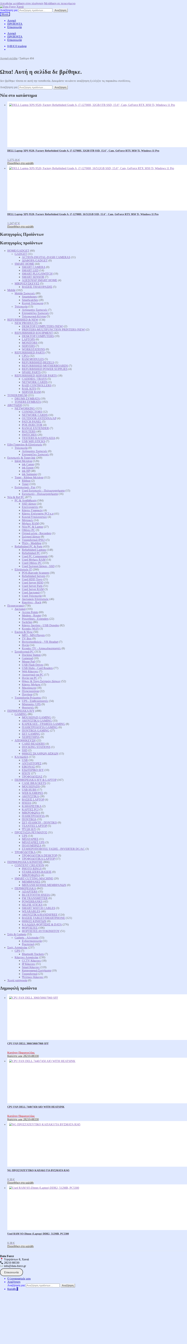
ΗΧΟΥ (26, 773)
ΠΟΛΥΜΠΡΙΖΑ (31, 845)
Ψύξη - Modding (31, 543)
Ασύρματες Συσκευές (34, 309)
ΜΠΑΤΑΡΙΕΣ (30, 839)
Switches (27, 622)
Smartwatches (30, 299)
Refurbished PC (31, 553)
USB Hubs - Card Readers (37, 668)
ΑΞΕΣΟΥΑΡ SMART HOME (39, 280)
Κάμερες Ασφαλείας (26, 957)
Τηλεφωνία (21, 306)
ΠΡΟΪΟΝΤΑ (14, 23)
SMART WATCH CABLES (38, 908)
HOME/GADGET (18, 250)
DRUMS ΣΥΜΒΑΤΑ (27, 398)
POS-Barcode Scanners (35, 572)
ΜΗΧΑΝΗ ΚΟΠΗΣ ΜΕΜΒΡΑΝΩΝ (44, 885)
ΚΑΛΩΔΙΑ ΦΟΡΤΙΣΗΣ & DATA (42, 924)
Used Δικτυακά (31, 592)
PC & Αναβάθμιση (26, 500)
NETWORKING (25, 408)
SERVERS (28, 346)
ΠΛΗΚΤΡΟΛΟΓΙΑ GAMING (40, 727)
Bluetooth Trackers (33, 954)
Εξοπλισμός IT (23, 569)
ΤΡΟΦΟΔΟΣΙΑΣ (32, 776)
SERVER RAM (31, 392)
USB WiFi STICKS (33, 441)
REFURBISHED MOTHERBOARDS (45, 365)
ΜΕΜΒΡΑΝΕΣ (31, 881)
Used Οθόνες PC (32, 562)
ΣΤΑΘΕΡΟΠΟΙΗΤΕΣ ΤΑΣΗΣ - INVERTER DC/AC (53, 848)
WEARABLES (31, 911)
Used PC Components (35, 556)
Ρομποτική (28, 944)
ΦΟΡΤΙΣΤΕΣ (30, 927)
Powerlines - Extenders (35, 618)
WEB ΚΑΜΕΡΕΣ (32, 793)
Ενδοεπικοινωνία (32, 940)
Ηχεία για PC (29, 677)
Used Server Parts (32, 585)
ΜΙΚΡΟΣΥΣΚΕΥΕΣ (27, 283)
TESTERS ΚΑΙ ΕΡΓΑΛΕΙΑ (38, 438)
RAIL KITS (29, 388)
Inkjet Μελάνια (23, 461)
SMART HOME (24, 263)
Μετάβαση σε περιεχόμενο (59, 3)
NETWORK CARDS (35, 382)
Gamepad (27, 658)
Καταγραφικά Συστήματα (36, 970)
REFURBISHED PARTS (30, 352)
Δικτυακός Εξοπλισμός (35, 599)
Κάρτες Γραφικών (32, 510)
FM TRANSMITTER (35, 898)
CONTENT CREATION (29, 865)
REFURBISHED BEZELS (38, 362)
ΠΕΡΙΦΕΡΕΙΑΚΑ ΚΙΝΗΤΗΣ (25, 862)
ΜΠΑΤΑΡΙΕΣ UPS (33, 842)
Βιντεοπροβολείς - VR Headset (40, 641)
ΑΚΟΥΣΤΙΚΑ (30, 796)
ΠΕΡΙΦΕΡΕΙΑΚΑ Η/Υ (20, 710)
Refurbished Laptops (34, 549)
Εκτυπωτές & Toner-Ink (21, 457)
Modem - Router (31, 615)
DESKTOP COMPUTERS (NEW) (42, 326)
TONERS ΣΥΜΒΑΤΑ (28, 401)
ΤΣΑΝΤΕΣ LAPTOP (34, 825)
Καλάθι (12, 1288)
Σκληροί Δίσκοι (31, 536)
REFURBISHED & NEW (22, 319)
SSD (24, 750)
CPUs (25, 355)
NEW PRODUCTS (26, 322)
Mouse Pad (28, 661)
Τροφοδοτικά (29, 973)
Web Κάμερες (30, 671)
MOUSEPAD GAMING (36, 717)
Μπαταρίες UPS (31, 704)
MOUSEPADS (31, 786)
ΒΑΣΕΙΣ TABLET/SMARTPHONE (43, 917)
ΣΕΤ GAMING (31, 733)
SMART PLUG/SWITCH (37, 273)
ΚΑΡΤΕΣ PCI (30, 809)
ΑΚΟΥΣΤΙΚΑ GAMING (37, 720)
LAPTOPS (28, 339)
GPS (17, 950)
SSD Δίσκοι (29, 503)
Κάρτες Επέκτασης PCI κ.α (38, 513)
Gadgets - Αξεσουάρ (27, 937)
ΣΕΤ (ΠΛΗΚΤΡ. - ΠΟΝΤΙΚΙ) (39, 822)
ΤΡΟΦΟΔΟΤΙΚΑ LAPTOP (38, 858)
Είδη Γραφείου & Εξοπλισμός (24, 444)
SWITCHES (29, 434)
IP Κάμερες (28, 963)
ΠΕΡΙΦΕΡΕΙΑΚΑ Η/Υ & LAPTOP (35, 779)
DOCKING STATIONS (36, 747)
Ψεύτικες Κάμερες (32, 977)
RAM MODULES (33, 359)
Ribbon (26, 480)
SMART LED (30, 270)
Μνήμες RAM (30, 523)
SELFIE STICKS (32, 904)
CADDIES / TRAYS (34, 378)
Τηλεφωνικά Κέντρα (34, 316)
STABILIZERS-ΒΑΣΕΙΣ (36, 871)
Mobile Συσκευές (25, 293)
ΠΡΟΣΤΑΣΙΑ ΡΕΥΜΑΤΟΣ (31, 832)
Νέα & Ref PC (15, 497)
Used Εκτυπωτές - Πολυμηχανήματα (43, 490)
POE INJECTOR (32, 424)
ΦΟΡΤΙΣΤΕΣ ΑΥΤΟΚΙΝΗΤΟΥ (41, 931)
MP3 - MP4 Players (33, 635)
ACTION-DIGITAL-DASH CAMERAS (46, 257)
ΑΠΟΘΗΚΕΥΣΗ (25, 740)
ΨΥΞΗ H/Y (29, 829)
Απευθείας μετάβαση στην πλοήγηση (21, 3)
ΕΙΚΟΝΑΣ (28, 766)
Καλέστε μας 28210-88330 (23, 1055)
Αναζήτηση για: (9, 10)
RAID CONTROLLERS (36, 385)
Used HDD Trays (32, 579)
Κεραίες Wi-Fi (30, 628)
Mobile (11, 290)
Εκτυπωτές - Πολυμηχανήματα (40, 493)
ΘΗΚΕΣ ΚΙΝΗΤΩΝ (34, 921)
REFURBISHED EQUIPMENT (34, 332)
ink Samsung (29, 474)
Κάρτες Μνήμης (31, 684)
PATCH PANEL (31, 421)
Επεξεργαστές (30, 507)
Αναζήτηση (60, 10)
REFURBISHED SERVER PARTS (36, 375)
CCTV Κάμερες (31, 960)
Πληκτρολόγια (30, 691)
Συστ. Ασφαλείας (17, 947)
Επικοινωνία (14, 27)
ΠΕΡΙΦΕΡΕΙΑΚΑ (25, 888)
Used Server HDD (32, 582)
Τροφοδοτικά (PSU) (33, 539)
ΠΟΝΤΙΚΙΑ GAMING (35, 730)
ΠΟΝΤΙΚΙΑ (29, 819)
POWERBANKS (32, 901)
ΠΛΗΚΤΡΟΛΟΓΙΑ (33, 816)
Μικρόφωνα (29, 687)
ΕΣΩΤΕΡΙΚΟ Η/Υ (33, 770)
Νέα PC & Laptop (32, 526)
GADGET (21, 253)
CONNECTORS (32, 411)
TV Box (27, 638)
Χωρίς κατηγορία (17, 980)
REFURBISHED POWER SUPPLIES (45, 369)
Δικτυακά (20, 608)
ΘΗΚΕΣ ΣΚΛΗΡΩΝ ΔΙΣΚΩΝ (40, 753)
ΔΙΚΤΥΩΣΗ (14, 405)
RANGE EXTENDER (35, 428)
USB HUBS (29, 789)
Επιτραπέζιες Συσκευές (35, 313)
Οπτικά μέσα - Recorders (36, 533)
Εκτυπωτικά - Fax (25, 487)
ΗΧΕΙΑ (26, 802)
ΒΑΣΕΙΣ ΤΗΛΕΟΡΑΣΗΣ (37, 286)
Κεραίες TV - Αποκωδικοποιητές (41, 648)
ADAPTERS (29, 891)
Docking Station (31, 654)
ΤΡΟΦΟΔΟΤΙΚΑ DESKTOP (39, 855)
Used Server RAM (33, 589)
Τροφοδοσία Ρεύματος (28, 697)
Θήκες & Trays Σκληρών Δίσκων (41, 681)
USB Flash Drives (32, 664)
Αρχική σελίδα (8, 58)
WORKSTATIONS (33, 349)
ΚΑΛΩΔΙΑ (21, 756)
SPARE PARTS (31, 372)
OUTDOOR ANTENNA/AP (39, 418)
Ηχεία (25, 645)
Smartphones (29, 296)
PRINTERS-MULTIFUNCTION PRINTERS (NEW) (53, 329)
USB (25, 760)
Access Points (30, 612)
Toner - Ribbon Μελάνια (29, 477)
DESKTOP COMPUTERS (38, 336)
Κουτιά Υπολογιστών (34, 516)
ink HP (26, 470)
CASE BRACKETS (34, 783)
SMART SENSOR (33, 276)
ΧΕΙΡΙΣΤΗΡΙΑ (31, 737)
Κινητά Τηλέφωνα (32, 303)
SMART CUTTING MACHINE (34, 878)
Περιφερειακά (15, 605)
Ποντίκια (27, 694)
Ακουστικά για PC (32, 674)
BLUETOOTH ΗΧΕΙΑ (36, 894)
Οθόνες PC (28, 530)
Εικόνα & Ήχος (24, 631)
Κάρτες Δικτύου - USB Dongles (40, 625)
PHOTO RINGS (32, 868)
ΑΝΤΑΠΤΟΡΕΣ (31, 763)
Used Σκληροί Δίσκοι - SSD (38, 566)
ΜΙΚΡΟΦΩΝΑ (31, 812)
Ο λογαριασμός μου (19, 1278)
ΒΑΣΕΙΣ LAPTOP (33, 799)
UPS (24, 835)
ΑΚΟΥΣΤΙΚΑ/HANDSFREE (40, 914)
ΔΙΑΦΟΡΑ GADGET (35, 260)
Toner (25, 484)
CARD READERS (33, 743)
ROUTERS (29, 431)
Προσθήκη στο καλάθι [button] (20, 163)
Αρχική (11, 20)
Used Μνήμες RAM (33, 559)
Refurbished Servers (33, 576)
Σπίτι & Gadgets (16, 934)
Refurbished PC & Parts (28, 546)
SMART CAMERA (33, 267)
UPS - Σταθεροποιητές (35, 700)
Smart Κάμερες (31, 967)
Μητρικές (27, 520)
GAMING (21, 714)
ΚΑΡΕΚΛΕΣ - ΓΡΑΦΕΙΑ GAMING (43, 724)
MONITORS (29, 342)
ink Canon (28, 464)
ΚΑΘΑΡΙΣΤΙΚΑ (31, 806)
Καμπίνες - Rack (31, 602)
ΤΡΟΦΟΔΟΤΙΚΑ (25, 852)
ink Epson (28, 467)
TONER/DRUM (17, 395)
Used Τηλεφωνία (32, 595)
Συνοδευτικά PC (24, 651)
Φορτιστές (28, 707)
